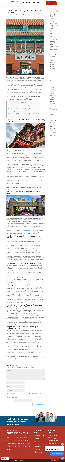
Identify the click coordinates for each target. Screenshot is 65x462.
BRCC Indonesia (34, 348)
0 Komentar (27, 14)
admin (10, 14)
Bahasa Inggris (53, 111)
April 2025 (52, 87)
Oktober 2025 (52, 76)
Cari (57, 11)
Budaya (51, 116)
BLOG (23, 4)
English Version (53, 122)
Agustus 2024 (52, 103)
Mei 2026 (51, 62)
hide (25, 102)
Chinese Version (53, 120)
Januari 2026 (52, 70)
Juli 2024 (51, 105)
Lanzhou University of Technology (27, 230)
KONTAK (28, 4)
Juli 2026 (51, 58)
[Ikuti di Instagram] (52, 460)
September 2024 (53, 101)
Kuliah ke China (53, 128)
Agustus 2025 (52, 80)
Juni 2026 (51, 60)
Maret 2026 (52, 66)
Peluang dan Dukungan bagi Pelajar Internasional (18, 111)
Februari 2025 (52, 91)
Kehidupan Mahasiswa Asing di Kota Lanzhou (17, 110)
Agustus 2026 (52, 56)
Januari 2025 (52, 93)
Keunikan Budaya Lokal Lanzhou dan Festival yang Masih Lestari (21, 105)
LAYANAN (28, 2)
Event (51, 124)
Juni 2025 (51, 83)
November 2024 (53, 97)
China (51, 118)
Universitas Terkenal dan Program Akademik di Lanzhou (19, 106)
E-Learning (52, 3)
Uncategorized (21, 14)
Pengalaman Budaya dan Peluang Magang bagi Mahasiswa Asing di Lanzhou (23, 113)
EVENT (34, 2)
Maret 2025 (52, 89)
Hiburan (51, 126)
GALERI (38, 2)
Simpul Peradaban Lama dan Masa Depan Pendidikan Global (20, 115)
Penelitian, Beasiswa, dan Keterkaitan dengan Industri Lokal (20, 108)
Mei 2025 (51, 85)
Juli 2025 (51, 81)
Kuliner (51, 130)
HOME (23, 2)
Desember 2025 (53, 72)
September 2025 (53, 78)
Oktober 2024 (52, 99)
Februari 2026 (52, 68)
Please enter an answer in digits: (13, 397)
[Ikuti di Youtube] (55, 460)
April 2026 (52, 64)
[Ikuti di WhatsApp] (57, 460)
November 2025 (53, 74)
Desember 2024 (53, 95)
